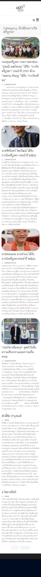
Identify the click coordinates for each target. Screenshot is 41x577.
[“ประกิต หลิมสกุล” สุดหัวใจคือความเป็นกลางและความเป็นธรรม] (20, 331)
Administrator (10, 85)
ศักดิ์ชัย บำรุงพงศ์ (12, 416)
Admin (6, 420)
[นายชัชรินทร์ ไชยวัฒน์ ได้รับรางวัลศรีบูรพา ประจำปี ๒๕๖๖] (20, 136)
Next (27, 547)
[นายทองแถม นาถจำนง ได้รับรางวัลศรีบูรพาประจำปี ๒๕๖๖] (20, 240)
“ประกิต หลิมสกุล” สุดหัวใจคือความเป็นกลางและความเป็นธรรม (19, 352)
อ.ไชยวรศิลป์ (9, 492)
